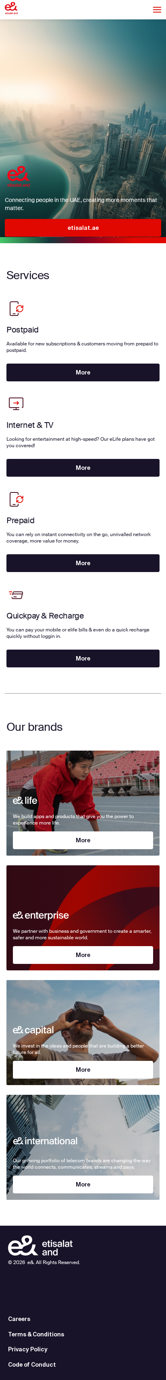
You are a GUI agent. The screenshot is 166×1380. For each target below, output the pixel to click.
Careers (19, 1319)
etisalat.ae (83, 228)
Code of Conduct (32, 1364)
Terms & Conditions (36, 1334)
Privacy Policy (28, 1349)
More (83, 372)
